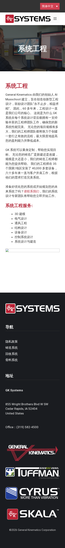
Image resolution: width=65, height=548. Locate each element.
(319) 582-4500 (27, 427)
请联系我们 (31, 191)
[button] (50, 6)
